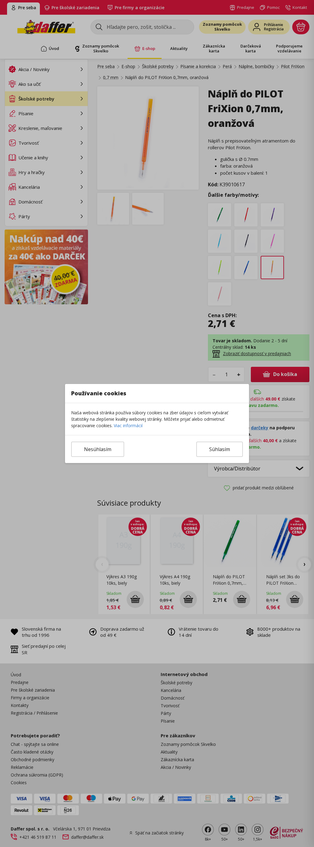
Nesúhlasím (97, 449)
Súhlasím (219, 449)
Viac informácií (128, 425)
